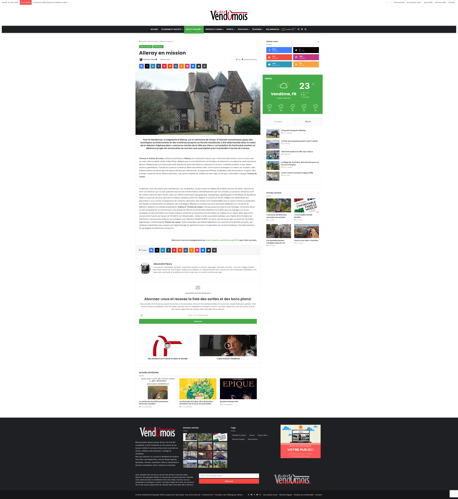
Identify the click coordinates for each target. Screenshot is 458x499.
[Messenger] (193, 66)
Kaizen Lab (222, 495)
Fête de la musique (238, 439)
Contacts (451, 2)
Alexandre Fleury (149, 59)
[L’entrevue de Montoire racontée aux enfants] (278, 205)
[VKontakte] (175, 66)
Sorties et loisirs (213, 29)
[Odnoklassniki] (181, 66)
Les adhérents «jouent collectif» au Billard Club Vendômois (55, 2)
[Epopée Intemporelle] (238, 388)
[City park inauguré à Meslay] (272, 133)
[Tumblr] (158, 66)
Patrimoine (158, 47)
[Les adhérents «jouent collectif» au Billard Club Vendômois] (220, 455)
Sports (229, 29)
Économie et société (171, 29)
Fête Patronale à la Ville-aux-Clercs (297, 151)
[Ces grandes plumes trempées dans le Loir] (278, 231)
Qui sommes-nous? (414, 2)
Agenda (257, 29)
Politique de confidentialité (304, 495)
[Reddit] (170, 66)
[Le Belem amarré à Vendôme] (190, 455)
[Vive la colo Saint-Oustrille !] (306, 231)
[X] (147, 66)
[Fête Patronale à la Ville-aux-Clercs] (272, 154)
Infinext (240, 495)
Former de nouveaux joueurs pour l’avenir (299, 141)
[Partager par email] (198, 66)
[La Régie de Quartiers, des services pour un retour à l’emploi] (272, 165)
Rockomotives (253, 439)
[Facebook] (141, 66)
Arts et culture (193, 29)
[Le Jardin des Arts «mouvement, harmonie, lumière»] (157, 388)
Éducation (243, 29)
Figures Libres (262, 435)
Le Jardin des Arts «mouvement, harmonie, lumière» (154, 402)
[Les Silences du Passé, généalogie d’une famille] (190, 437)
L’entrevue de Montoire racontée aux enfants (276, 216)
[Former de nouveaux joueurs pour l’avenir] (272, 144)
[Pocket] (187, 66)
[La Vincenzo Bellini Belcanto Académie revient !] (205, 455)
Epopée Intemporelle (229, 401)
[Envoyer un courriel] (156, 59)
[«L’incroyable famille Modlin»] (306, 205)
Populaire (278, 121)
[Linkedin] (153, 66)
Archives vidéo (440, 2)
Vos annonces (399, 2)
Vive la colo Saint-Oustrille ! (306, 240)
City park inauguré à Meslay (293, 130)
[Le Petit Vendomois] (229, 15)
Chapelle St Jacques (239, 435)
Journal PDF (428, 2)
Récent (308, 121)
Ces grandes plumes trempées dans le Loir (275, 241)
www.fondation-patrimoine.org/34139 (222, 240)
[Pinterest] (164, 66)
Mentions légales (285, 495)
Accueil (154, 29)
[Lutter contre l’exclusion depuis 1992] (272, 176)
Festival (252, 435)
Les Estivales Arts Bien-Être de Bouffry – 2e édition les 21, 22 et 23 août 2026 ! (197, 402)
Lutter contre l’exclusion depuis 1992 (297, 173)
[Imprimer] (204, 66)
